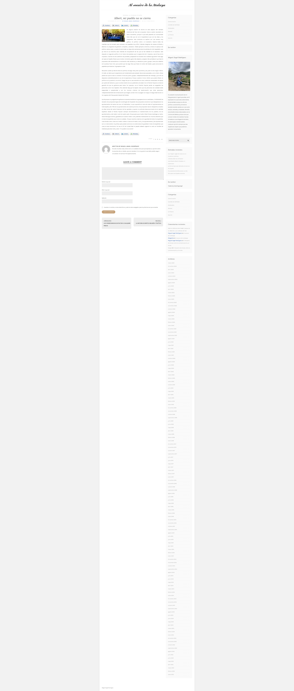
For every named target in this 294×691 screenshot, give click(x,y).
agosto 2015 (171, 533)
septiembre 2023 (172, 279)
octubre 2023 (171, 276)
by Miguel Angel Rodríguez (130, 21)
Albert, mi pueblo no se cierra (132, 18)
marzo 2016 (171, 510)
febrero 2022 (171, 322)
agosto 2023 (171, 282)
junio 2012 (171, 658)
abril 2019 (170, 394)
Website (104, 198)
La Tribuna (132, 15)
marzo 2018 (171, 434)
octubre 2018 (171, 414)
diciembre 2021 (172, 328)
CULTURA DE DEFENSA (174, 25)
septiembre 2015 (172, 529)
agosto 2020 (171, 361)
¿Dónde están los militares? (175, 158)
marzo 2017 (171, 470)
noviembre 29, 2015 (114, 21)
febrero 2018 (171, 437)
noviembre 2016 (172, 483)
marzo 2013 (171, 628)
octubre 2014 (171, 566)
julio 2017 (170, 457)
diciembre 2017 (172, 444)
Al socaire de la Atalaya (181, 238)
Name (106, 182)
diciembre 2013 (172, 598)
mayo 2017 (171, 463)
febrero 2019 (171, 401)
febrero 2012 (171, 671)
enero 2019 (171, 404)
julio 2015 (170, 536)
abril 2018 (170, 431)
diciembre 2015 (172, 519)
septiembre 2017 (172, 454)
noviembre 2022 (172, 305)
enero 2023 (171, 299)
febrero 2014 (171, 592)
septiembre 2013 (172, 608)
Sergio (170, 248)
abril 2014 (170, 585)
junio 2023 (171, 286)
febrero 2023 (171, 296)
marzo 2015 (171, 549)
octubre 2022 (171, 309)
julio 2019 (170, 388)
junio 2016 (171, 500)
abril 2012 (170, 664)
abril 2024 (171, 269)
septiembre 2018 (172, 417)
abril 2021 (170, 348)
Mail (105, 190)
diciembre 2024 (172, 266)
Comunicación (172, 21)
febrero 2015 (171, 552)
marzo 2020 (171, 375)
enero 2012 (171, 674)
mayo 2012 (171, 661)
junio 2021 (171, 342)
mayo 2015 (171, 542)
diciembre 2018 (172, 407)
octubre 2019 (171, 384)
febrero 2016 (171, 513)
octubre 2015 (171, 526)
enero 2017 (171, 477)
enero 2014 (171, 595)
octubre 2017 (171, 450)
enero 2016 (171, 516)
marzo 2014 (171, 589)
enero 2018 (171, 440)
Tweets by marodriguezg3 (175, 186)
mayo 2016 (171, 503)
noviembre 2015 (172, 523)
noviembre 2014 (172, 562)
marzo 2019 (171, 398)
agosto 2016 (171, 493)
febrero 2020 (171, 378)
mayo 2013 (171, 621)
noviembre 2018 (172, 411)
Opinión (139, 15)
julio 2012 (170, 654)
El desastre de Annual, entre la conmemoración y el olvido (179, 243)
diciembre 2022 (172, 302)
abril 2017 (170, 467)
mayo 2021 (171, 345)
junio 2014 (171, 579)
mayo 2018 (171, 427)
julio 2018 (170, 421)
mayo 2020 (171, 368)
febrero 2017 (171, 473)
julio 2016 (170, 496)
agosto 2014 (171, 572)
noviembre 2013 (172, 602)
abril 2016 (170, 506)
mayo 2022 (171, 315)
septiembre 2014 (172, 569)
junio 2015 (170, 539)
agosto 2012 (171, 651)
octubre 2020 (171, 358)
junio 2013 (171, 618)
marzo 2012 (171, 668)
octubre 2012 (171, 645)
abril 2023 (171, 289)
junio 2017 (170, 460)
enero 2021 (171, 355)
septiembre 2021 (172, 335)
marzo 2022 (171, 319)
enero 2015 (171, 556)
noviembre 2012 (172, 641)
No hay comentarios (148, 21)
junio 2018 (171, 424)
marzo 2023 (171, 292)
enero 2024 (171, 272)
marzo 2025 (171, 263)
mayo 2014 (171, 582)
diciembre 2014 (172, 559)
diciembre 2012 (172, 638)
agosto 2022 (171, 312)
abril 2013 (170, 625)
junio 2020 (171, 365)
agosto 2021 (171, 338)
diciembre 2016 (172, 480)
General (125, 15)
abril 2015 (170, 546)
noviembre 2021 (172, 332)
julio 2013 (170, 615)
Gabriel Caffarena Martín (174, 228)
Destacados (171, 28)
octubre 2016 (171, 486)
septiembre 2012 (172, 648)
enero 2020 (171, 381)
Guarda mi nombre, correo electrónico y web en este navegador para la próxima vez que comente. (131, 207)
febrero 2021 (171, 352)
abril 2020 (171, 371)
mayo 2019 (171, 391)
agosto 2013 (171, 612)
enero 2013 (171, 635)
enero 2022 (171, 325)
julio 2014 (170, 575)
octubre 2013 (171, 605)
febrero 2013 (171, 631)
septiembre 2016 (172, 490)
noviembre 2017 (172, 447)
